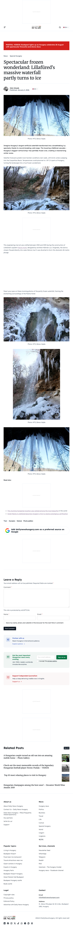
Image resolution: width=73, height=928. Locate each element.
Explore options (17, 644)
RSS (40, 864)
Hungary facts (9, 870)
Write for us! (8, 821)
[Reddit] (28, 923)
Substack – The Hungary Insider (50, 867)
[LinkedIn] (5, 923)
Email (39, 614)
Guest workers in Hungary (13, 864)
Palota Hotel (22, 248)
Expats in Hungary (10, 867)
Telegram (42, 857)
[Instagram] (11, 923)
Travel (41, 816)
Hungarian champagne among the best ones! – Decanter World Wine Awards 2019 (34, 786)
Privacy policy (9, 898)
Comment (8, 587)
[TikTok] (18, 923)
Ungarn (41, 833)
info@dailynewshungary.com (49, 897)
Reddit (41, 860)
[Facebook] (8, 923)
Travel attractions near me (13, 860)
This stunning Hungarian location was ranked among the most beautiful (32, 511)
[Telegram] (25, 923)
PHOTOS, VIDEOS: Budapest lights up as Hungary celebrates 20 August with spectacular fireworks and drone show (35, 46)
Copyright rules (9, 895)
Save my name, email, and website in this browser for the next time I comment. (35, 623)
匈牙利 (41, 839)
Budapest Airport (10, 854)
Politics (41, 809)
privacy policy (52, 661)
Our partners (8, 818)
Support (6, 825)
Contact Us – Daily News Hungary (16, 809)
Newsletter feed (44, 850)
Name (6, 614)
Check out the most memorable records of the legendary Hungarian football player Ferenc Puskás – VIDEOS (29, 766)
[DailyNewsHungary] (36, 27)
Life (40, 819)
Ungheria (42, 836)
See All (66, 748)
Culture (41, 823)
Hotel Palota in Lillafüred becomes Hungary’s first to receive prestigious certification (37, 514)
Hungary (12, 521)
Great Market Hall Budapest (14, 877)
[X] (15, 923)
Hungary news (44, 806)
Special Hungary (45, 826)
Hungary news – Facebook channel (51, 870)
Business (42, 813)
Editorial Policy (9, 901)
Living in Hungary (10, 850)
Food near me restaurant (12, 857)
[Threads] (32, 923)
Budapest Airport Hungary (13, 874)
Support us (16, 681)
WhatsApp (42, 854)
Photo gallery (28, 521)
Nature (19, 521)
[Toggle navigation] (5, 27)
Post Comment (10, 628)
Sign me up (61, 657)
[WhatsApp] (22, 923)
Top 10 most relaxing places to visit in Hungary (25, 775)
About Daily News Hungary (13, 806)
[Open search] (60, 27)
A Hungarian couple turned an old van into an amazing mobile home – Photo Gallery (28, 756)
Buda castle (8, 884)
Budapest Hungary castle (13, 880)
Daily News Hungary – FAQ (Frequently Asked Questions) (17, 813)
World (41, 829)
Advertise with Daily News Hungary (16, 904)
